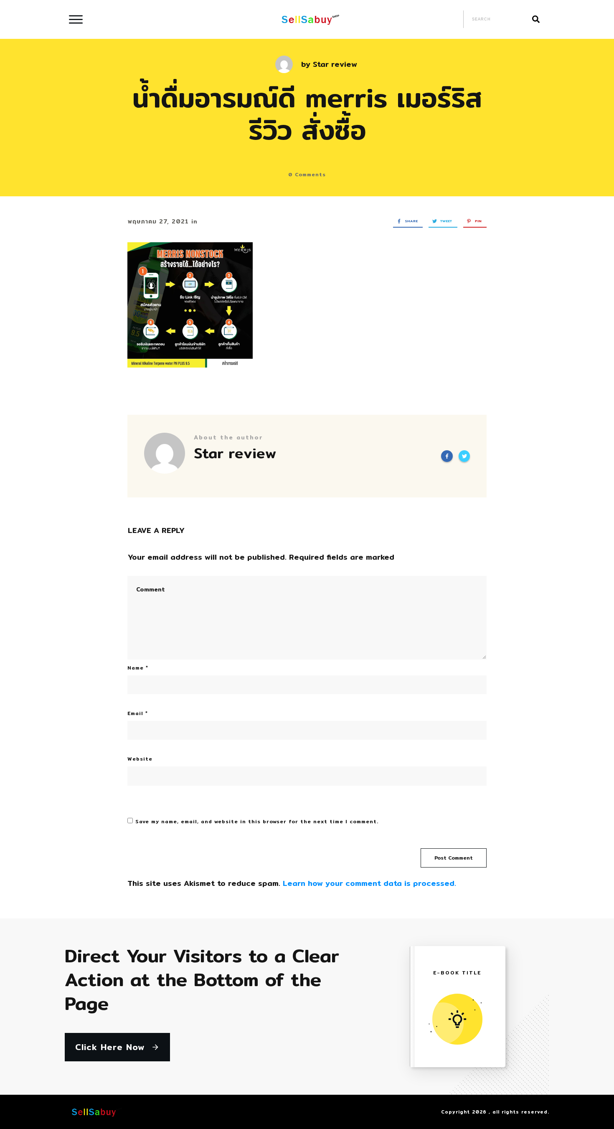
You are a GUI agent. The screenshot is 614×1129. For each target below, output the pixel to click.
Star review (335, 64)
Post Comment (453, 858)
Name (137, 668)
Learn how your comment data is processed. (369, 883)
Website (139, 759)
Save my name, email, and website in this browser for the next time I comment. (256, 821)
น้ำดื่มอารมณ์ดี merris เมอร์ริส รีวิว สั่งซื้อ (307, 113)
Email (137, 713)
